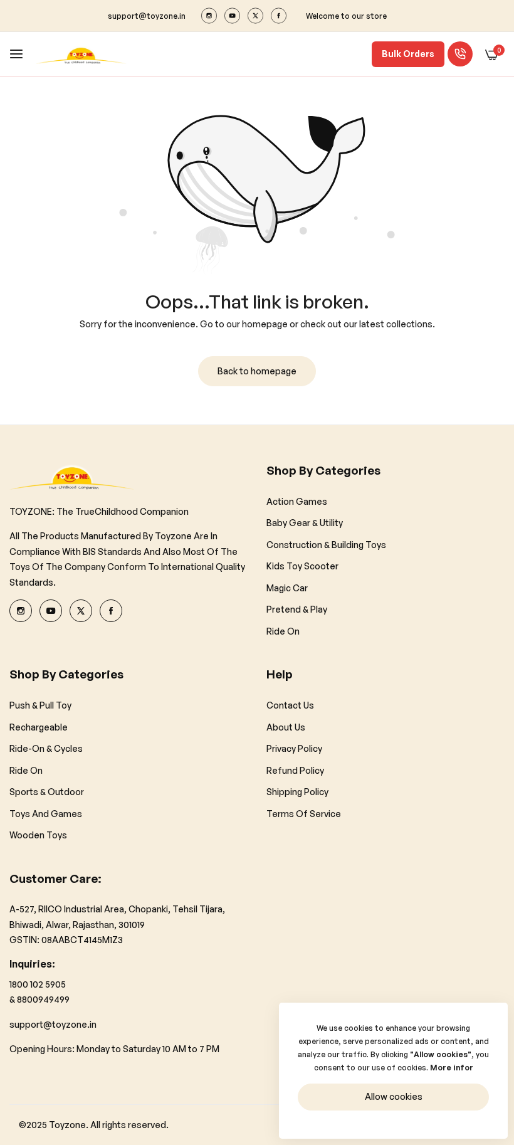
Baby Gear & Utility (304, 522)
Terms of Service (303, 813)
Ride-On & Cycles (46, 748)
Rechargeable (38, 727)
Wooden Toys (38, 835)
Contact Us (290, 705)
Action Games (296, 501)
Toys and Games (45, 813)
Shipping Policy (297, 791)
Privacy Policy (294, 748)
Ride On (283, 631)
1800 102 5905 (37, 984)
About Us (285, 727)
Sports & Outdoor (46, 791)
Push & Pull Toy (40, 705)
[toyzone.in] (81, 54)
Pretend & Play (296, 609)
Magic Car (287, 588)
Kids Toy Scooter (302, 566)
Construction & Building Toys (326, 544)
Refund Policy (295, 770)
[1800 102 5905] (460, 53)
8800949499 (43, 999)
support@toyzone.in (53, 1024)
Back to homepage (257, 371)
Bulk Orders (408, 53)
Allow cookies (393, 1096)
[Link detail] (209, 15)
